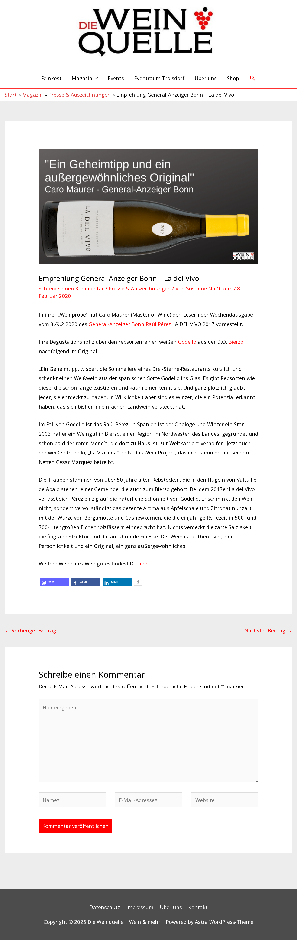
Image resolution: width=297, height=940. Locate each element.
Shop (233, 78)
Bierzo (236, 341)
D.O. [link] (222, 341)
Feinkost (51, 78)
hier (143, 563)
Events (116, 78)
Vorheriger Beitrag (30, 630)
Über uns (206, 78)
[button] (252, 78)
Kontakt (198, 907)
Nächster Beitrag (268, 630)
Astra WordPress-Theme (224, 921)
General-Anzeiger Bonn (115, 324)
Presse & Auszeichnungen (140, 288)
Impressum (139, 907)
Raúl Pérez (158, 324)
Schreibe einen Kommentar (71, 288)
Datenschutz (105, 907)
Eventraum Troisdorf (159, 78)
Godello (187, 341)
